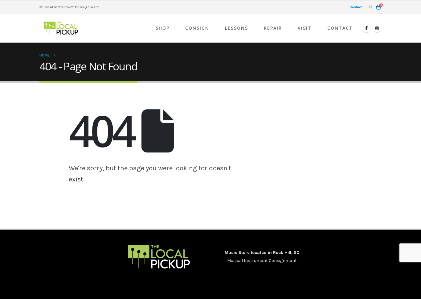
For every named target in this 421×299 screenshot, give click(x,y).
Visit (305, 28)
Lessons (236, 28)
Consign (197, 28)
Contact (340, 28)
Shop (163, 28)
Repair (273, 28)
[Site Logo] (61, 28)
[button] (370, 7)
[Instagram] (377, 28)
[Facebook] (366, 28)
